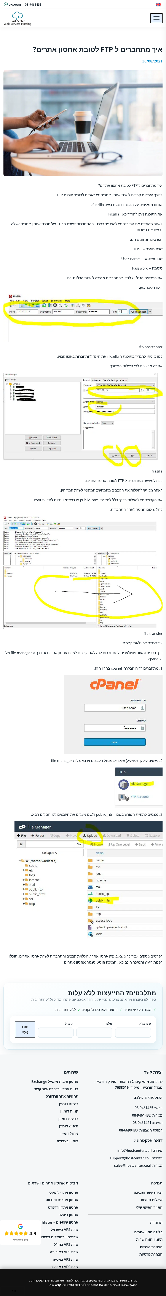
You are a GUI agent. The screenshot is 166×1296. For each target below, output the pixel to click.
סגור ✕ (13, 1291)
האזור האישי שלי (149, 1207)
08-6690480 (128, 1130)
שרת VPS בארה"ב (64, 1266)
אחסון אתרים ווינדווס (62, 1199)
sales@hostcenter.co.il (132, 1165)
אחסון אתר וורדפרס (63, 1207)
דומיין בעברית (67, 1141)
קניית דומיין (69, 1111)
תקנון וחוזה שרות (149, 1239)
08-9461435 (33, 4)
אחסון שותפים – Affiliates (58, 1222)
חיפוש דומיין (68, 1126)
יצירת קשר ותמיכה (148, 1192)
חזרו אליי (25, 1029)
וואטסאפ (15, 4)
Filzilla (114, 214)
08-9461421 (142, 1122)
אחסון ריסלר (68, 1214)
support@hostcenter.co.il (130, 1158)
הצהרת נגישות (151, 1247)
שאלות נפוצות (152, 1199)
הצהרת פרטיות (151, 1254)
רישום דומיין (68, 1103)
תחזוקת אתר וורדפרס (62, 1096)
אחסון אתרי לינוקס (63, 1192)
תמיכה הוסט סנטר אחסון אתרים (90, 962)
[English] (159, 4)
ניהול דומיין (69, 1133)
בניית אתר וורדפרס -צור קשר (56, 1089)
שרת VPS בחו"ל (66, 1244)
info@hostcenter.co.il (134, 1150)
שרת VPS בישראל (64, 1229)
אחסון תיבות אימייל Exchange (54, 1081)
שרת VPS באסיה (65, 1259)
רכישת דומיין (68, 1118)
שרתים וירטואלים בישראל (58, 1237)
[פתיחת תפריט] (156, 18)
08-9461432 (141, 1115)
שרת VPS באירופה (64, 1252)
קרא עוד (55, 1285)
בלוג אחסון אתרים (148, 1232)
